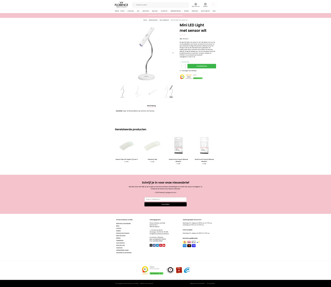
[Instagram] (151, 245)
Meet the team (120, 235)
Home (145, 20)
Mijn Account (196, 6)
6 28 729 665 (164, 232)
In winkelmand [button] (126, 165)
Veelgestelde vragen (122, 250)
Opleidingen (119, 240)
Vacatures (119, 248)
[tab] (151, 106)
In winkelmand (202, 66)
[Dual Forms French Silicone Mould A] (178, 145)
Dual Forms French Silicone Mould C (204, 160)
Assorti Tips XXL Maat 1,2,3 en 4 (127, 159)
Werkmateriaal (153, 20)
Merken (118, 238)
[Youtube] (163, 245)
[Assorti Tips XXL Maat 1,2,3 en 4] (126, 145)
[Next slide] (173, 53)
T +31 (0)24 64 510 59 (156, 230)
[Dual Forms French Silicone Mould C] (204, 145)
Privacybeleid (211, 283)
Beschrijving (151, 106)
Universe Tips (152, 159)
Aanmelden (165, 204)
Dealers (118, 231)
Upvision (150, 283)
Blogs (117, 226)
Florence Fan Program (122, 233)
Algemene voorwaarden (123, 223)
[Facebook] (154, 245)
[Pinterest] (160, 245)
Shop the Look (120, 245)
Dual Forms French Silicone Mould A (178, 160)
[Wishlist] (135, 136)
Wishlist (205, 6)
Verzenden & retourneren (124, 252)
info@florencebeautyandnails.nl (159, 234)
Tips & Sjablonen (164, 20)
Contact (118, 228)
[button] (213, 5)
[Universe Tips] (152, 145)
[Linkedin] (157, 245)
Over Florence (120, 243)
